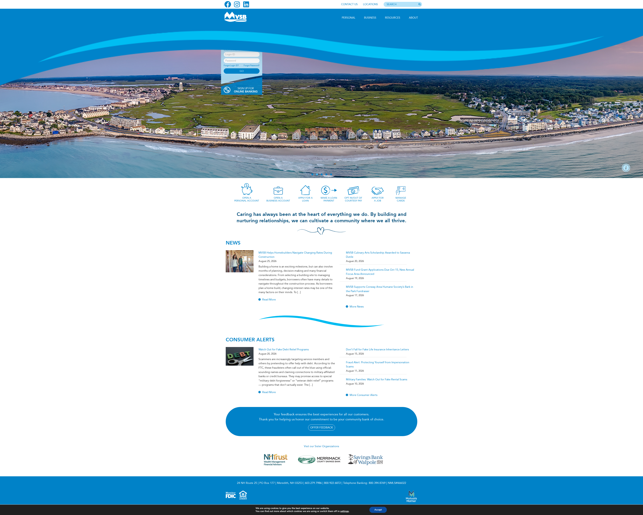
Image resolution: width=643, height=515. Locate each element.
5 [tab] (331, 174)
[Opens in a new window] (227, 4)
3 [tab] (321, 174)
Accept (378, 509)
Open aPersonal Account (246, 199)
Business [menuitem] (370, 17)
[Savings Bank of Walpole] (365, 465)
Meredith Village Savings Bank (242, 17)
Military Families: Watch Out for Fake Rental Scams (376, 379)
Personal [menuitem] (348, 17)
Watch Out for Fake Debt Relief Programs (284, 349)
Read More (269, 299)
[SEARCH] (419, 4)
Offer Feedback (321, 427)
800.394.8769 (377, 483)
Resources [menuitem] (392, 17)
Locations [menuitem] (370, 4)
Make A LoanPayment (329, 199)
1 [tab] (312, 174)
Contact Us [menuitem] (349, 4)
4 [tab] (326, 174)
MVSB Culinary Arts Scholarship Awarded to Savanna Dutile (378, 255)
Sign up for (246, 90)
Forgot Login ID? (231, 65)
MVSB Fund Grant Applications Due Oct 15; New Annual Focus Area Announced (380, 272)
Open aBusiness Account (278, 199)
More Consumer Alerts (363, 395)
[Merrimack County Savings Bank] (319, 467)
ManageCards (401, 199)
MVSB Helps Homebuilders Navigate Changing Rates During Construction (295, 255)
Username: (230, 49)
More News (357, 306)
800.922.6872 (332, 483)
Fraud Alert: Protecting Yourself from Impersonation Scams (377, 364)
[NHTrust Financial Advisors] (275, 467)
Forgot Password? (252, 65)
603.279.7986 (313, 483)
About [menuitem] (413, 17)
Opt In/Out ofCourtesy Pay (353, 199)
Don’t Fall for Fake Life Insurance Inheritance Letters (377, 349)
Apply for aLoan (305, 199)
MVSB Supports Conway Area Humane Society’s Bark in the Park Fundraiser (379, 289)
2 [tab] (317, 174)
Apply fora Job (378, 199)
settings (344, 511)
